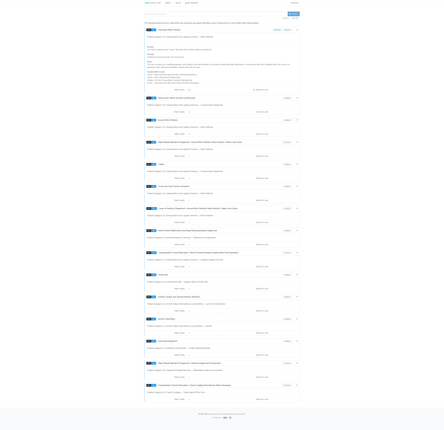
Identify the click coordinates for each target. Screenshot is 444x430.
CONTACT (295, 3)
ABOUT (168, 3)
